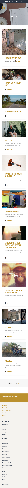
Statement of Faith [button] (6, 482)
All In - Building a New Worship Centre (14, 1)
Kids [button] (3, 468)
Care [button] (3, 448)
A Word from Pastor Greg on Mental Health (13, 291)
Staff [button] (3, 477)
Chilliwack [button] (4, 418)
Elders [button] (3, 479)
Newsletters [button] (5, 424)
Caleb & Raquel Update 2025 (13, 84)
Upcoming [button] (4, 434)
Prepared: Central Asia (13, 58)
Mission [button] (4, 415)
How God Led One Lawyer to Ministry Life (13, 175)
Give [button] (3, 427)
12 (18, 383)
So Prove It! (9, 327)
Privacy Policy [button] (5, 484)
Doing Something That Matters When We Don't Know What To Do (13, 245)
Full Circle (8, 361)
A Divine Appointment (12, 211)
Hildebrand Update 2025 (13, 111)
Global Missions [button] (6, 457)
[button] (24, 7)
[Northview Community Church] (14, 7)
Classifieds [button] (4, 474)
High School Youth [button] (6, 462)
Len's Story (9, 140)
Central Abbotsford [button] (6, 410)
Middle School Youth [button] (7, 465)
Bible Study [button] (5, 460)
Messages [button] (4, 432)
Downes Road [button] (5, 407)
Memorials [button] (4, 446)
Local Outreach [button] (5, 451)
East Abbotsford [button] (6, 413)
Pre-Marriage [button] (5, 443)
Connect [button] (4, 429)
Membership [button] (5, 441)
